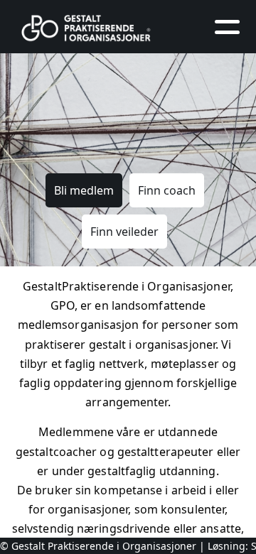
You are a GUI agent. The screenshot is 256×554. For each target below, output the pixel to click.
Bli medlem (84, 190)
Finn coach (167, 190)
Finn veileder (124, 231)
